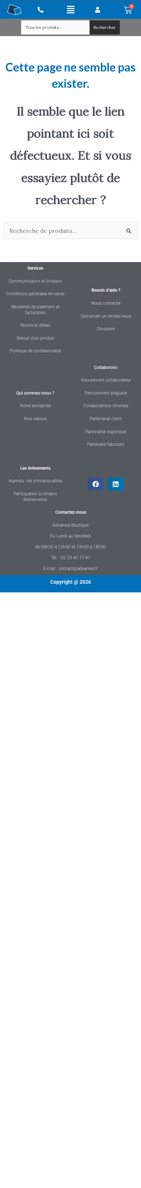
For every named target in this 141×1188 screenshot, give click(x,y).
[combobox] (55, 27)
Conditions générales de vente (35, 293)
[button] (70, 9)
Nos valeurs (35, 418)
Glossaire (106, 328)
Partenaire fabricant (105, 444)
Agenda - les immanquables (35, 480)
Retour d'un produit (35, 338)
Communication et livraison (35, 281)
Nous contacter (106, 303)
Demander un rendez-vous (106, 316)
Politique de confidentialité (35, 350)
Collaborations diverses (105, 405)
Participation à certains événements (35, 496)
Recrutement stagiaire (106, 393)
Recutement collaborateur (106, 380)
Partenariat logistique (105, 431)
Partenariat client (106, 418)
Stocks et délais (35, 325)
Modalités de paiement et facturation (35, 309)
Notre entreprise (35, 405)
